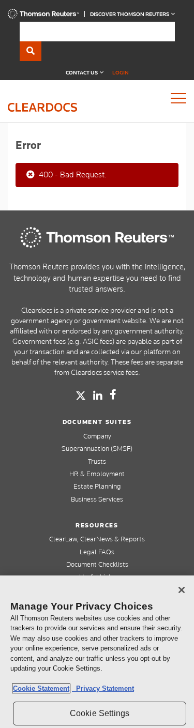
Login (120, 72)
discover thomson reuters (130, 14)
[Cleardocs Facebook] (113, 394)
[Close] (181, 590)
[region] (97, 651)
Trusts (97, 461)
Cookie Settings (99, 713)
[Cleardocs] (43, 16)
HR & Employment (97, 473)
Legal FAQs (97, 552)
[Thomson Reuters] (97, 237)
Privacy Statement (103, 688)
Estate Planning (97, 486)
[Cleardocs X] (81, 395)
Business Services (97, 499)
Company (97, 436)
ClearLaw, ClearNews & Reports (97, 539)
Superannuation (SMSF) (97, 448)
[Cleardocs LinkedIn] (97, 396)
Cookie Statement (41, 688)
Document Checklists (97, 564)
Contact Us (82, 72)
